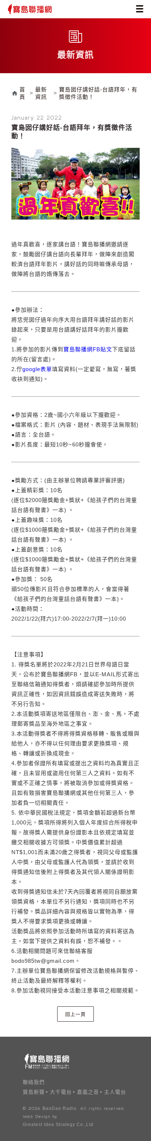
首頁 (22, 93)
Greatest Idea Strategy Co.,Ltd (58, 1124)
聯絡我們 (34, 1082)
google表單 (37, 369)
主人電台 (115, 1092)
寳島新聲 (34, 1092)
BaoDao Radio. (60, 1108)
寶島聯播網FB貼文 (87, 349)
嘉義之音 (88, 1092)
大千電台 (61, 1092)
